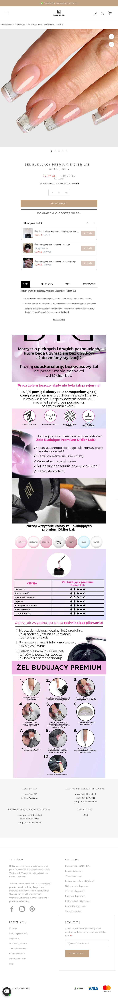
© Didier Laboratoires (16, 988)
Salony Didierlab (17, 954)
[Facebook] (12, 909)
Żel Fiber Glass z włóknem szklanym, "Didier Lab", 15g (57, 232)
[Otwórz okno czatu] (6, 991)
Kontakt (13, 928)
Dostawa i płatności (18, 944)
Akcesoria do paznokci (75, 891)
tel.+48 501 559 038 (29, 819)
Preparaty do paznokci (75, 896)
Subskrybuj (77, 953)
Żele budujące (20, 25)
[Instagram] (22, 909)
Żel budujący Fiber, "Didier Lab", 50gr (52, 245)
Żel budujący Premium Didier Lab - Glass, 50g (45, 25)
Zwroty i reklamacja (18, 949)
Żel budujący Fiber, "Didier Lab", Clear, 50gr (55, 262)
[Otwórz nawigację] (6, 13)
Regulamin (14, 939)
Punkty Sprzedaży (17, 959)
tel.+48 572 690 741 (85, 798)
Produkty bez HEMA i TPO (77, 866)
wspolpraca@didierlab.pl (30, 815)
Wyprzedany (59, 203)
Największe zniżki (73, 911)
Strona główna (6, 25)
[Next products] (94, 223)
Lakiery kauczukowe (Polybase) (79, 881)
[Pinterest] (32, 909)
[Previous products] (87, 223)
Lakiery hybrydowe (74, 871)
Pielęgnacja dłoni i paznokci (77, 901)
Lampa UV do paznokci (75, 906)
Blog (85, 815)
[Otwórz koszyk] (109, 13)
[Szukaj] (102, 13)
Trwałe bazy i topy (73, 876)
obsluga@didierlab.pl (85, 794)
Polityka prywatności (18, 933)
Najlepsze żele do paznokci (77, 886)
